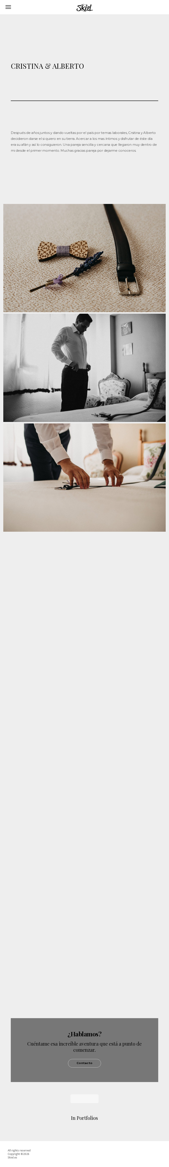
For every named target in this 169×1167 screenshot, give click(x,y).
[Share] (81, 170)
